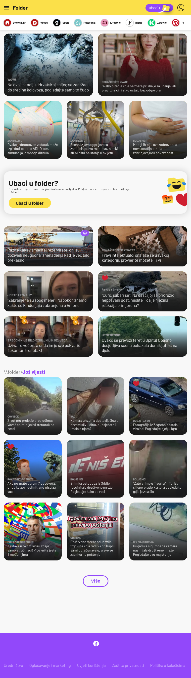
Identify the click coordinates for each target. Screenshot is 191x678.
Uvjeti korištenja (91, 665)
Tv (182, 22)
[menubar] (181, 8)
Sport (65, 22)
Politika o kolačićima (167, 665)
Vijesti (44, 22)
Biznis (139, 22)
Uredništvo (13, 665)
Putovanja (90, 22)
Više (95, 581)
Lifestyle (115, 22)
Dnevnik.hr (19, 22)
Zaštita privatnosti (128, 665)
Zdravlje (162, 22)
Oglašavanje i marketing (50, 665)
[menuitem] (181, 7)
